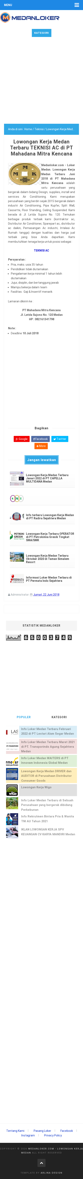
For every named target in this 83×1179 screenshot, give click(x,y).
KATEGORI (59, 717)
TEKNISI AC (41, 250)
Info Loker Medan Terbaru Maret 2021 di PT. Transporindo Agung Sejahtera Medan (48, 746)
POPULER (24, 717)
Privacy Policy (53, 1135)
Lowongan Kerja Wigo (36, 787)
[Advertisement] (41, 82)
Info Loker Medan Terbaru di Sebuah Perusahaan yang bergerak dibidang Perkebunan (47, 805)
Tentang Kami (15, 1130)
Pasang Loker (42, 1130)
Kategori (41, 32)
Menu (8, 5)
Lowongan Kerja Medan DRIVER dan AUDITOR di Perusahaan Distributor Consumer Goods (46, 776)
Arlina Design (51, 1173)
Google (23, 439)
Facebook (41, 439)
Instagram (28, 1135)
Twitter (61, 439)
